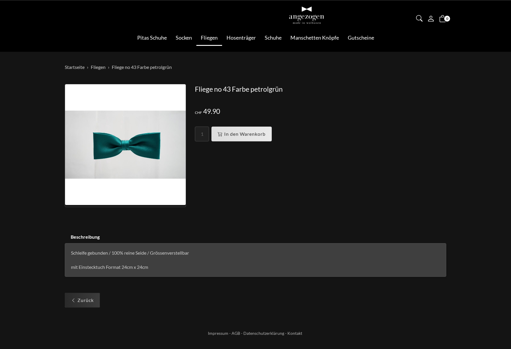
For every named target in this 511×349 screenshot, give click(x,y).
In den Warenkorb (245, 134)
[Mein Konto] (431, 19)
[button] (419, 19)
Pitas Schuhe (152, 37)
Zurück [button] (85, 300)
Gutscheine (361, 37)
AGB (236, 333)
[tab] (82, 237)
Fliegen (209, 37)
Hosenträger (241, 37)
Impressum (218, 333)
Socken (184, 37)
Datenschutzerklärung (263, 333)
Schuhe (273, 37)
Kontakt (294, 333)
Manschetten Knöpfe (314, 37)
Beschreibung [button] (85, 237)
